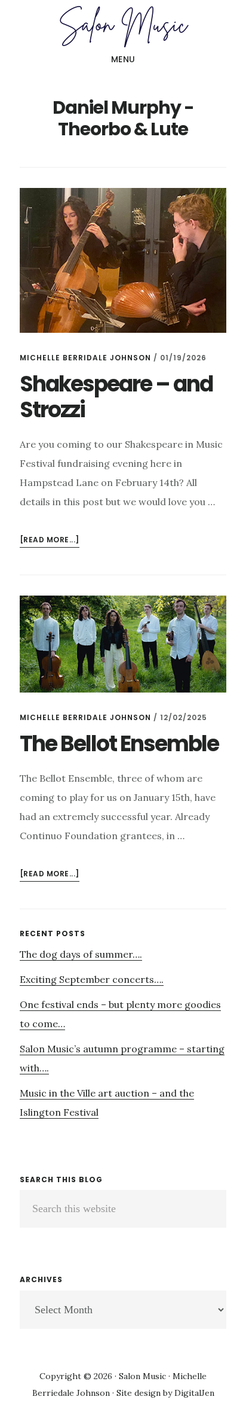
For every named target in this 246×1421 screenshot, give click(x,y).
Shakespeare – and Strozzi (116, 397)
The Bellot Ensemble (119, 743)
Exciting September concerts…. (92, 979)
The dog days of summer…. (81, 954)
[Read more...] (49, 541)
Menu (123, 59)
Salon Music (123, 26)
